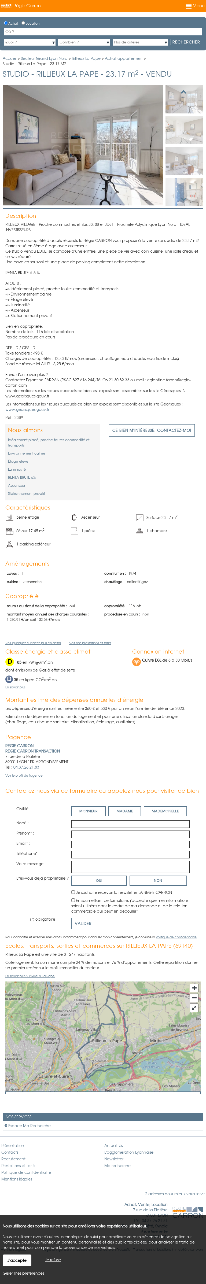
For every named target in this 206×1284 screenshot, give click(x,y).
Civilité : (23, 809)
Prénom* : (25, 833)
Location (32, 23)
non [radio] (158, 881)
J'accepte (17, 1260)
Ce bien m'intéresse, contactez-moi (151, 430)
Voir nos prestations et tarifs (90, 643)
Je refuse (53, 1260)
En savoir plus (15, 687)
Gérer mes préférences (23, 1273)
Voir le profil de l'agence (24, 775)
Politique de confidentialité (176, 937)
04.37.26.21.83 (26, 767)
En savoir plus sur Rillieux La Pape (30, 976)
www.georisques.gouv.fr (27, 409)
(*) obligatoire (42, 919)
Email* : (23, 843)
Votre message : (31, 864)
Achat (13, 23)
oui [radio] (99, 881)
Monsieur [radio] (88, 811)
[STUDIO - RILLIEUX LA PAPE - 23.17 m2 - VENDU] (184, 99)
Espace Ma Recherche (29, 1126)
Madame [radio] (125, 811)
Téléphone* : (28, 853)
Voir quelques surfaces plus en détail (33, 643)
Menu (198, 5)
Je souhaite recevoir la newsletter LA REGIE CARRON (124, 892)
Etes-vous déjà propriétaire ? (42, 878)
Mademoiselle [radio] (165, 811)
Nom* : (22, 823)
